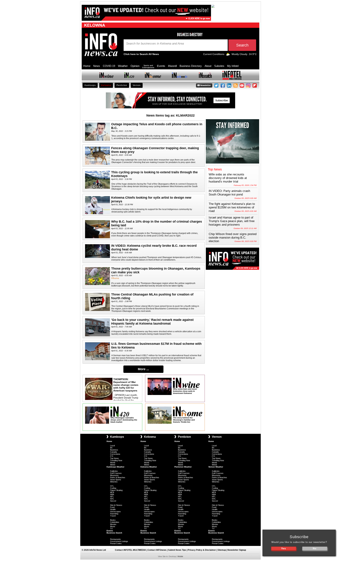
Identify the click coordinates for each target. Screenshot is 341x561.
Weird (112, 465)
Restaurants (115, 539)
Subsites (219, 65)
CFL (112, 486)
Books (113, 520)
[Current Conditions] (228, 55)
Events (161, 65)
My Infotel (233, 65)
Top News (114, 458)
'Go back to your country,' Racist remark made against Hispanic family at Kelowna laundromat (152, 321)
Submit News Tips (177, 550)
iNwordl (172, 65)
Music (112, 526)
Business (114, 450)
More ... (143, 369)
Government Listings (119, 541)
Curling (113, 488)
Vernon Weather (215, 467)
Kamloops (90, 85)
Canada (113, 452)
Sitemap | (223, 550)
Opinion (135, 65)
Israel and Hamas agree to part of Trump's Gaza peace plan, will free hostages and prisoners (232, 221)
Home (86, 65)
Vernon (137, 85)
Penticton (122, 85)
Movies (113, 524)
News (96, 65)
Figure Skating (116, 490)
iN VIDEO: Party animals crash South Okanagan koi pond (229, 192)
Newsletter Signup (237, 550)
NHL (112, 499)
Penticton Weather (183, 467)
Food (112, 507)
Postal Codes (116, 543)
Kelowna (106, 85)
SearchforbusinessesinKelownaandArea (155, 43)
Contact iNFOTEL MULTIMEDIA (130, 550)
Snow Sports (115, 480)
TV (111, 528)
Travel (113, 516)
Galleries (114, 471)
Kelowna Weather (148, 467)
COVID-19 (109, 65)
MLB (112, 492)
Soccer (113, 501)
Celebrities (114, 522)
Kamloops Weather (115, 467)
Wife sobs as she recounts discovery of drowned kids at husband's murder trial (228, 178)
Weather (123, 65)
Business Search (114, 533)
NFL (112, 497)
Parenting (114, 514)
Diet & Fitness (116, 505)
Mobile (180, 556)
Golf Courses (116, 473)
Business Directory (191, 65)
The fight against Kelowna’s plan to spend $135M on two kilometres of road (232, 207)
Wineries (114, 482)
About (208, 65)
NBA (112, 494)
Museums (114, 475)
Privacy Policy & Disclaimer (202, 550)
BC (111, 448)
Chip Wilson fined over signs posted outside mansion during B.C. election (232, 237)
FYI (111, 456)
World (112, 462)
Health (113, 509)
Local (112, 445)
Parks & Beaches (117, 477)
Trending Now (116, 460)
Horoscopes (115, 511)
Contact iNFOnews (157, 550)
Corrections (115, 454)
